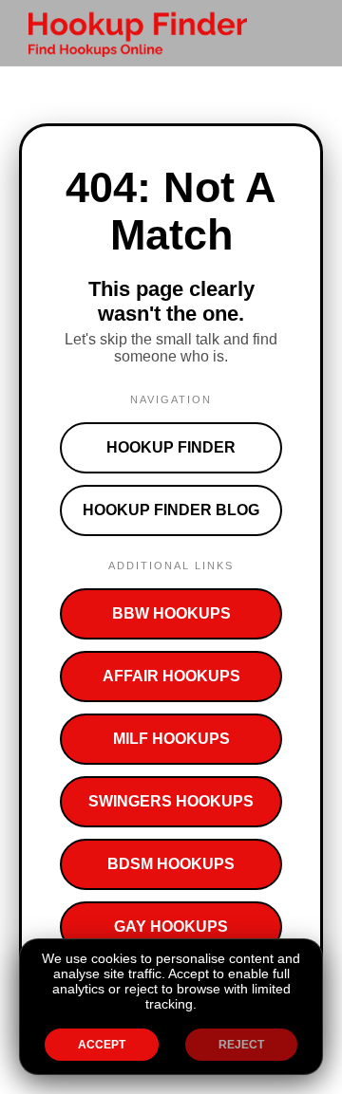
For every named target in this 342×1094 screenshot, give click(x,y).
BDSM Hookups (171, 864)
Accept (101, 1044)
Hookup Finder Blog (171, 510)
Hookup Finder (171, 447)
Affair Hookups (171, 676)
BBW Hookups (171, 613)
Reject (241, 1044)
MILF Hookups (171, 739)
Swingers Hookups (171, 801)
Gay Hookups (171, 926)
